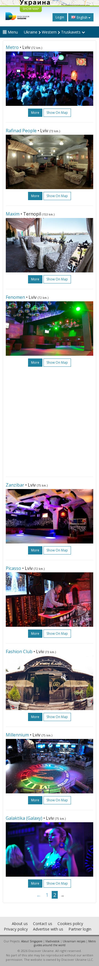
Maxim (13, 214)
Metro (12, 47)
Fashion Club (19, 651)
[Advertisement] (49, 421)
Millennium (17, 735)
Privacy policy (16, 929)
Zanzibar (15, 485)
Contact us (42, 923)
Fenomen (16, 297)
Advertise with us (48, 929)
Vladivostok (52, 941)
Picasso (14, 568)
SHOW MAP (31, 9)
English (82, 17)
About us (20, 923)
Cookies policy (70, 923)
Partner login (79, 929)
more (35, 112)
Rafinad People (21, 131)
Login (60, 17)
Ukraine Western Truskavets (53, 32)
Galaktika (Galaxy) (24, 818)
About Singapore (31, 941)
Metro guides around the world (65, 943)
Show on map (57, 112)
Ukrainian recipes (74, 941)
